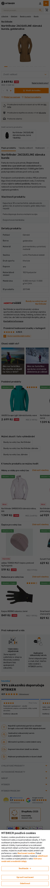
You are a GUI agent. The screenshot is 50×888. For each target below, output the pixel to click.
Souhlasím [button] (25, 868)
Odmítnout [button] (25, 883)
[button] (43, 856)
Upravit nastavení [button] (25, 877)
